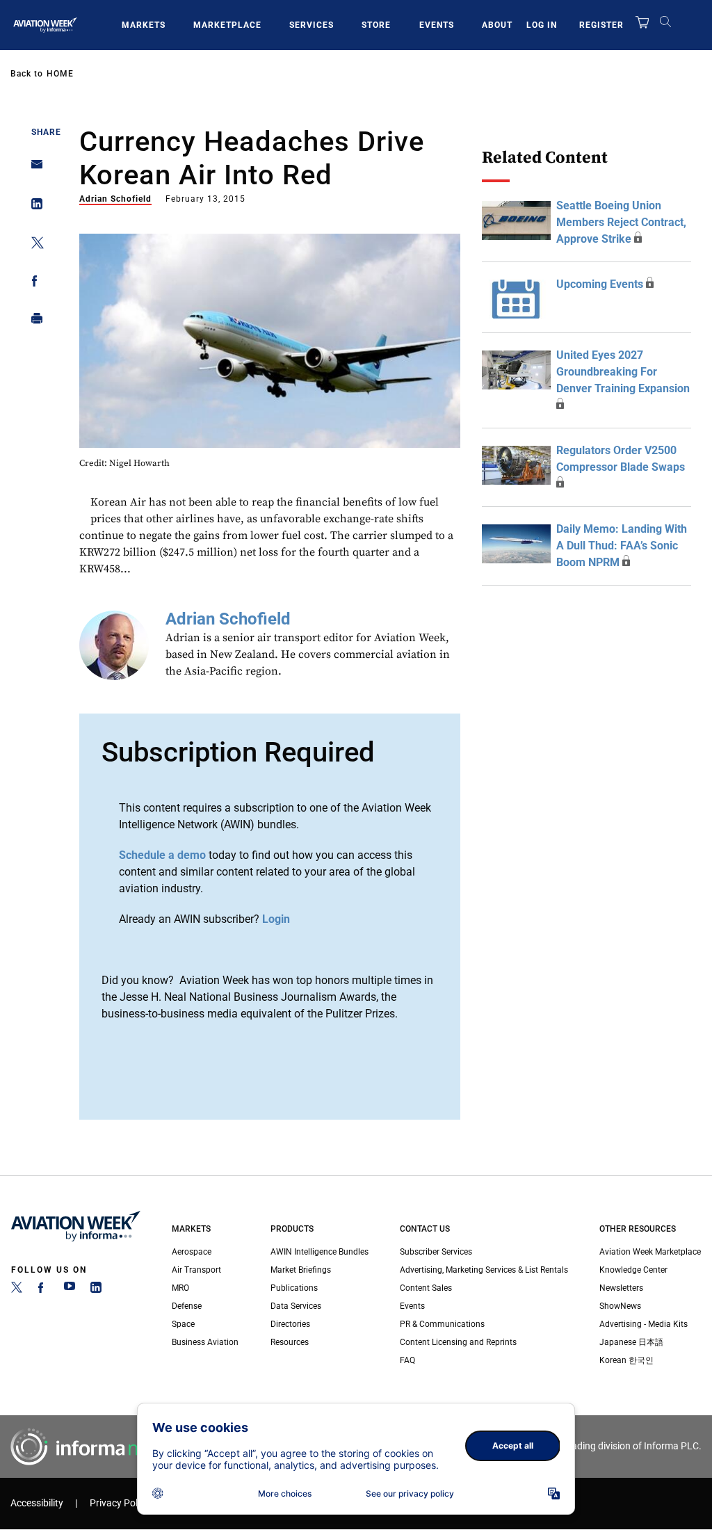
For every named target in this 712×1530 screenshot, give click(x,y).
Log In (541, 25)
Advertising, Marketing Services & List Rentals (484, 1270)
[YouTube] (69, 1290)
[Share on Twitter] (33, 245)
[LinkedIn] (96, 1290)
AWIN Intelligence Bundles (319, 1252)
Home (60, 74)
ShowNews (620, 1306)
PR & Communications (442, 1324)
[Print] (33, 321)
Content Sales (426, 1288)
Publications (294, 1288)
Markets (143, 25)
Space (183, 1324)
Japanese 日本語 (631, 1342)
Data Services (295, 1306)
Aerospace (191, 1252)
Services (311, 25)
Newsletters (621, 1288)
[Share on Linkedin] (33, 207)
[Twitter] (16, 1290)
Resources (289, 1342)
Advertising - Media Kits (643, 1324)
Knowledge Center (633, 1270)
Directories (290, 1324)
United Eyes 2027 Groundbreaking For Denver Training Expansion (623, 371)
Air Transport (196, 1270)
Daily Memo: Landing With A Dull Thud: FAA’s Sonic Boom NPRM (621, 545)
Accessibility (36, 1503)
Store (376, 25)
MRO (180, 1288)
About (497, 25)
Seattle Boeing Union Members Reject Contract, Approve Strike (621, 222)
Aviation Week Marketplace (650, 1252)
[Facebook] (43, 1290)
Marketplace (227, 25)
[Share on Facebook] (33, 283)
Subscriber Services (436, 1252)
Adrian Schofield (115, 199)
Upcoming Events (599, 284)
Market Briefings (300, 1270)
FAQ (407, 1360)
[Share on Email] (33, 168)
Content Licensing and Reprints (458, 1342)
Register (601, 25)
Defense (187, 1306)
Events (436, 25)
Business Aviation (205, 1342)
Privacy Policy (119, 1503)
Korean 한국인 (626, 1360)
